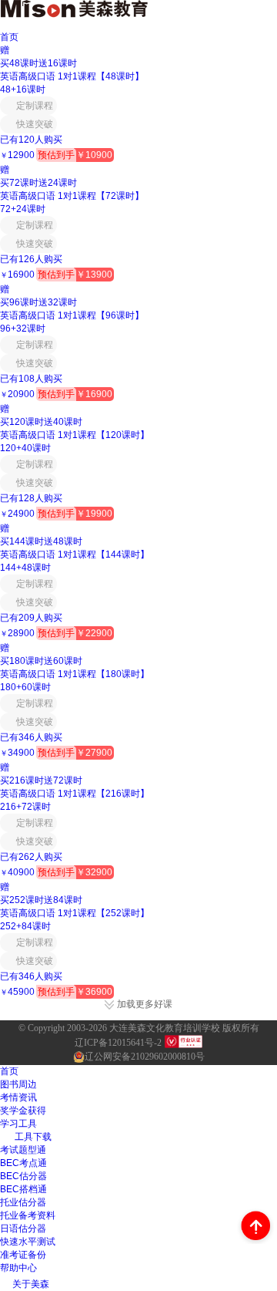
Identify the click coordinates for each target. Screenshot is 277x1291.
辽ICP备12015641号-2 (118, 1042)
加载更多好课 (144, 1005)
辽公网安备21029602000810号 (145, 1056)
